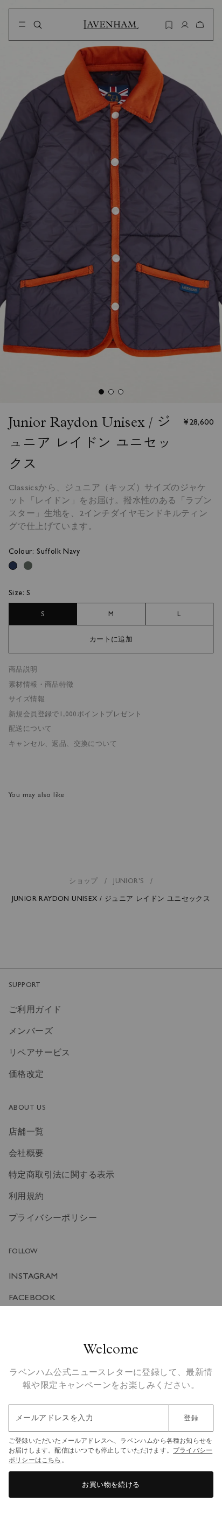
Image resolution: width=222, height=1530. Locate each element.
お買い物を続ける (111, 1484)
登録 (191, 1418)
